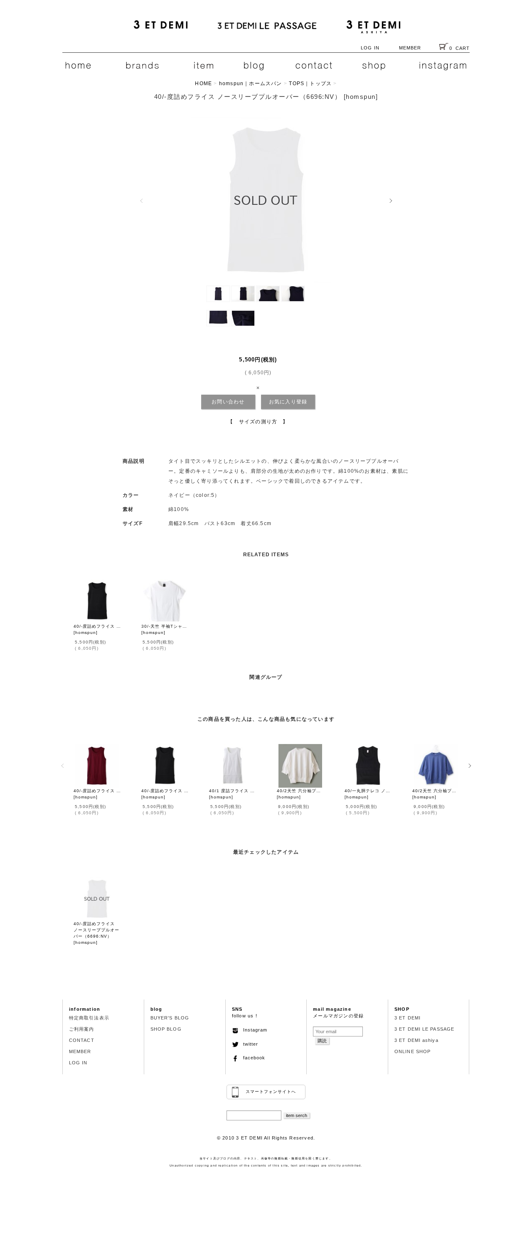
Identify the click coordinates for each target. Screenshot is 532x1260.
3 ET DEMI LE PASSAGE (424, 1029)
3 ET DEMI (407, 1017)
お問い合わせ (228, 402)
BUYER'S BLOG (169, 1017)
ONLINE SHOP (412, 1051)
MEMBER (410, 47)
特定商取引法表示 (89, 1017)
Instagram (253, 1029)
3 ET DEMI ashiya (416, 1040)
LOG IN (370, 47)
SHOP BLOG (166, 1029)
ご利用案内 (81, 1029)
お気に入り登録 (288, 402)
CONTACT (81, 1040)
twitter (248, 1043)
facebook (252, 1057)
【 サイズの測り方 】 (258, 422)
